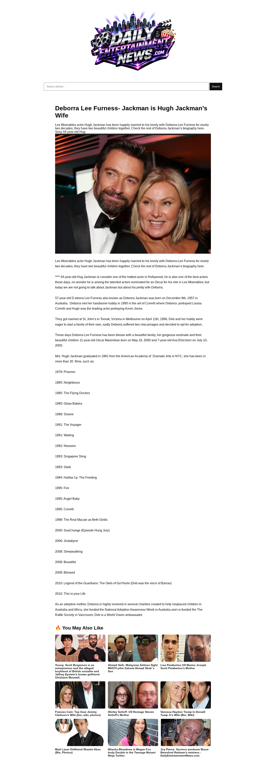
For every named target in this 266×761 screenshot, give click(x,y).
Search (216, 86)
